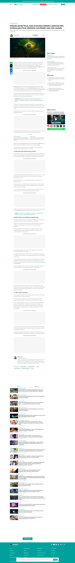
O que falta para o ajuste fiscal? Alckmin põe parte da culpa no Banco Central (37, 138)
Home (11, 548)
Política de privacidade (14, 557)
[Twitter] (63, 544)
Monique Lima (16, 34)
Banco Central (23, 366)
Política (25, 550)
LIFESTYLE (55, 4)
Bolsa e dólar (40, 548)
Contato (52, 555)
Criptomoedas (54, 548)
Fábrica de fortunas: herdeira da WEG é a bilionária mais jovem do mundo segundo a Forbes (21, 139)
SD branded (53, 552)
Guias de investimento (42, 552)
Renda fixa (53, 550)
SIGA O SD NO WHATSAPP (56, 129)
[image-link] (14, 390)
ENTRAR (63, 4)
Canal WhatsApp (31, 366)
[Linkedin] (56, 544)
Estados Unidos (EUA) (25, 368)
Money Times (26, 555)
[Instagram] (51, 544)
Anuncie (11, 555)
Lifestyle (25, 557)
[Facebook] (64, 544)
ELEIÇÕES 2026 (43, 4)
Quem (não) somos (41, 555)
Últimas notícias (27, 548)
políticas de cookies (37, 560)
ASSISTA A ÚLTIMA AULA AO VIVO (47, 1)
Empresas (12, 550)
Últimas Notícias (35, 4)
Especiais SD (26, 552)
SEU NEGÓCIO (49, 4)
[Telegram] (60, 544)
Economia (39, 550)
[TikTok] (58, 544)
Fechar (55, 559)
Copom (37, 366)
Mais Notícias (27, 538)
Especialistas (12, 552)
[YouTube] (54, 544)
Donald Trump (17, 368)
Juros (32, 368)
